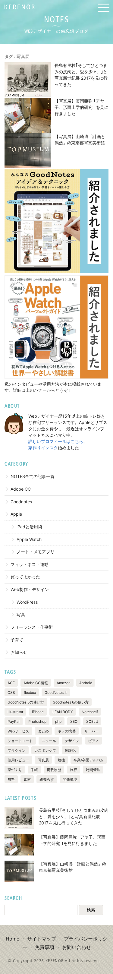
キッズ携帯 (67, 731)
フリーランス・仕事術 (32, 627)
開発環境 (70, 779)
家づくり (15, 769)
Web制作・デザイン (30, 589)
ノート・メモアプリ (36, 551)
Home (12, 939)
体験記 (70, 750)
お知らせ (19, 652)
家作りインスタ (43, 447)
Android (85, 683)
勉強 (61, 760)
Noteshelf (90, 712)
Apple (16, 514)
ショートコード (20, 740)
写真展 (43, 760)
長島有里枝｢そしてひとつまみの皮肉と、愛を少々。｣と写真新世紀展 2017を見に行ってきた (73, 816)
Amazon (64, 683)
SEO (73, 721)
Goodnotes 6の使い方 (71, 702)
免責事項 (44, 947)
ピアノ (93, 740)
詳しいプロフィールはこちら (55, 441)
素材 (27, 779)
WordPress (27, 602)
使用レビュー (18, 760)
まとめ (43, 731)
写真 (21, 614)
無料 (11, 779)
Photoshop (37, 721)
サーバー (91, 731)
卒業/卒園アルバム (89, 760)
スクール (49, 740)
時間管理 (93, 769)
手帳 (34, 769)
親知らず (46, 779)
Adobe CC (21, 489)
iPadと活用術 (29, 526)
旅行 (73, 769)
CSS (11, 692)
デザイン (72, 740)
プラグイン (17, 750)
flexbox (30, 692)
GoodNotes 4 (56, 692)
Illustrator (15, 712)
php (58, 721)
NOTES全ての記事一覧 (33, 476)
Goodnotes (21, 501)
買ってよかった (25, 576)
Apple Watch (29, 539)
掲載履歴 (54, 769)
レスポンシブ (45, 750)
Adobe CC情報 (36, 683)
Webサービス (18, 731)
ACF (11, 683)
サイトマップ (41, 939)
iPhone (38, 712)
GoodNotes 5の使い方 (26, 702)
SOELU (92, 721)
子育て (17, 639)
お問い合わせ (76, 947)
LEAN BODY (62, 712)
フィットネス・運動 (30, 564)
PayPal (14, 721)
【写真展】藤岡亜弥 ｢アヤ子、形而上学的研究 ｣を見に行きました (81, 107)
